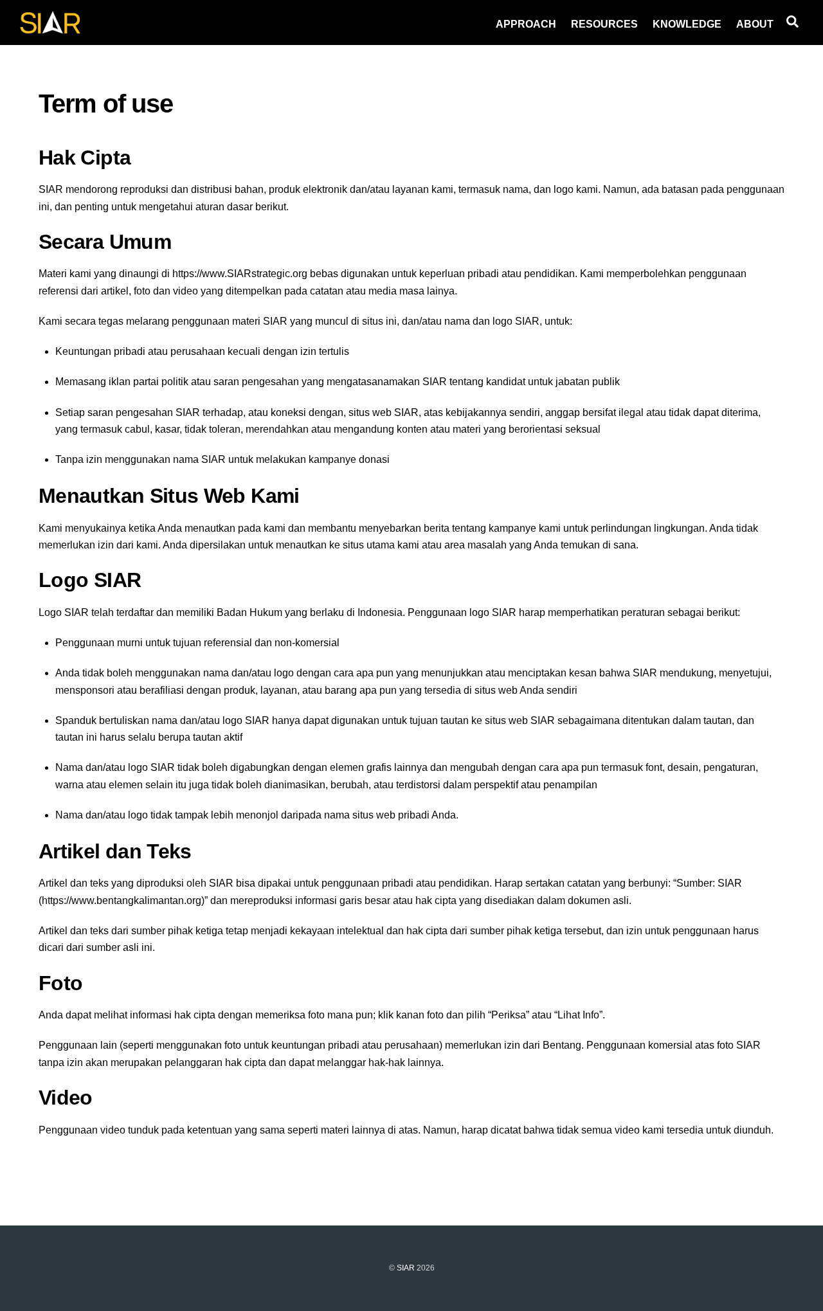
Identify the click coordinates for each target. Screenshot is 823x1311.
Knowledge (687, 24)
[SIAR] (50, 30)
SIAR (406, 1267)
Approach (526, 24)
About (754, 24)
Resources (604, 24)
